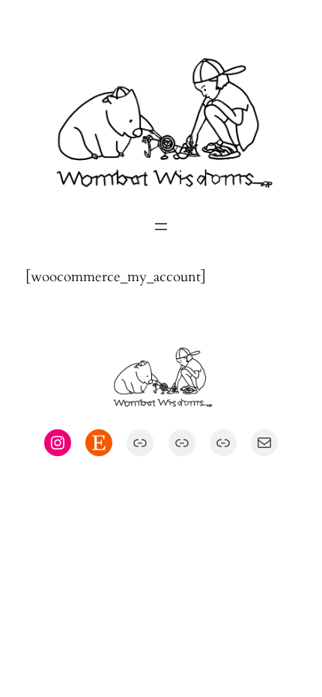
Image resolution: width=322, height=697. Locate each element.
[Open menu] (161, 227)
